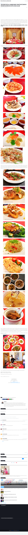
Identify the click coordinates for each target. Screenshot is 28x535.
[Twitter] (7, 399)
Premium (12, 530)
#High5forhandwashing (5, 397)
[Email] (11, 399)
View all (26, 408)
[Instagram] (15, 462)
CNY (10, 397)
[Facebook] (11, 462)
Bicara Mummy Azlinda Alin (6, 0)
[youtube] (16, 462)
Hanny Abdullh (4, 438)
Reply (3, 422)
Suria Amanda (4, 434)
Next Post (26, 452)
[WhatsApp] (10, 399)
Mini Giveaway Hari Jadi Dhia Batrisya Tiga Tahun (10, 494)
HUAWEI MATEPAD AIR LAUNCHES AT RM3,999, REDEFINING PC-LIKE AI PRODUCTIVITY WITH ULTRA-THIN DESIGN (13, 483)
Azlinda (5, 401)
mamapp (3, 424)
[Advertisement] (14, 14)
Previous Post (2, 452)
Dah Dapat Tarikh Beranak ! (7, 491)
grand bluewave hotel (13, 397)
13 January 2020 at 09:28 (24, 424)
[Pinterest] (8, 399)
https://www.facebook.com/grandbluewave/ (15, 382)
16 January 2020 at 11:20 (25, 438)
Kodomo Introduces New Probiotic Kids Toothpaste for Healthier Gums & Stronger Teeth (14, 488)
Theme (18, 530)
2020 (8, 397)
